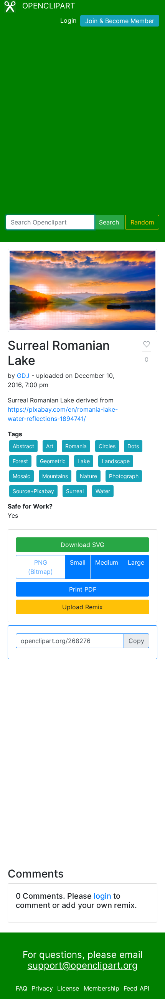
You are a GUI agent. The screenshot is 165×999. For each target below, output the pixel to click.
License (68, 988)
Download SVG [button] (82, 545)
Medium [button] (106, 562)
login (102, 896)
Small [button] (78, 562)
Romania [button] (76, 446)
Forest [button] (20, 461)
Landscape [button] (116, 461)
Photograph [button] (124, 476)
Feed (130, 988)
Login (68, 20)
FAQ (21, 988)
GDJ (23, 375)
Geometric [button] (53, 461)
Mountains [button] (55, 476)
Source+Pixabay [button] (33, 491)
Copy (136, 641)
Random (142, 222)
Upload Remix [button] (82, 607)
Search (109, 222)
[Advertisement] (82, 122)
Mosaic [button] (21, 476)
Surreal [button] (75, 491)
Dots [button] (133, 446)
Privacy (42, 988)
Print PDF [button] (82, 589)
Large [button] (136, 562)
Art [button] (49, 446)
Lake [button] (84, 461)
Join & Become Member (119, 21)
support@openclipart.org (83, 965)
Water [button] (103, 491)
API (144, 988)
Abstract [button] (23, 446)
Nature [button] (88, 476)
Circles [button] (107, 446)
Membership (101, 988)
